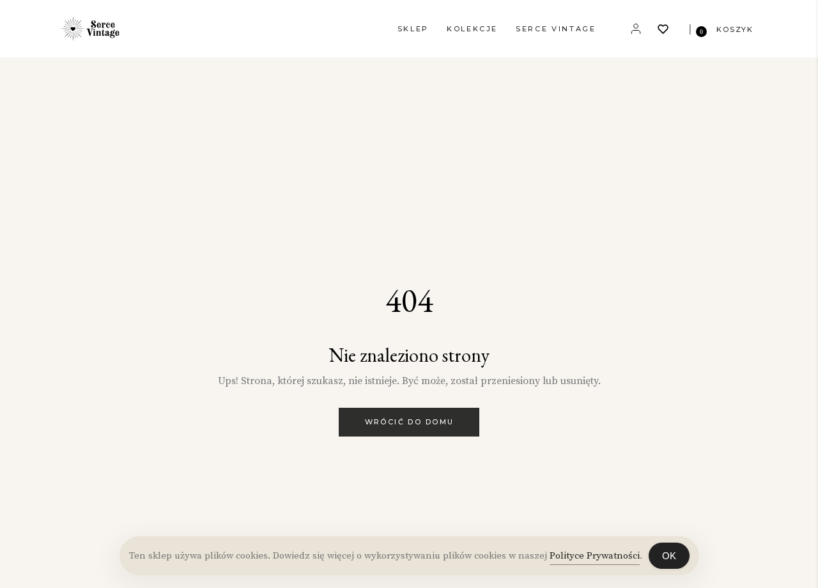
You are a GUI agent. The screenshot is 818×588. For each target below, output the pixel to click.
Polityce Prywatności (595, 556)
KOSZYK (734, 29)
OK (669, 555)
